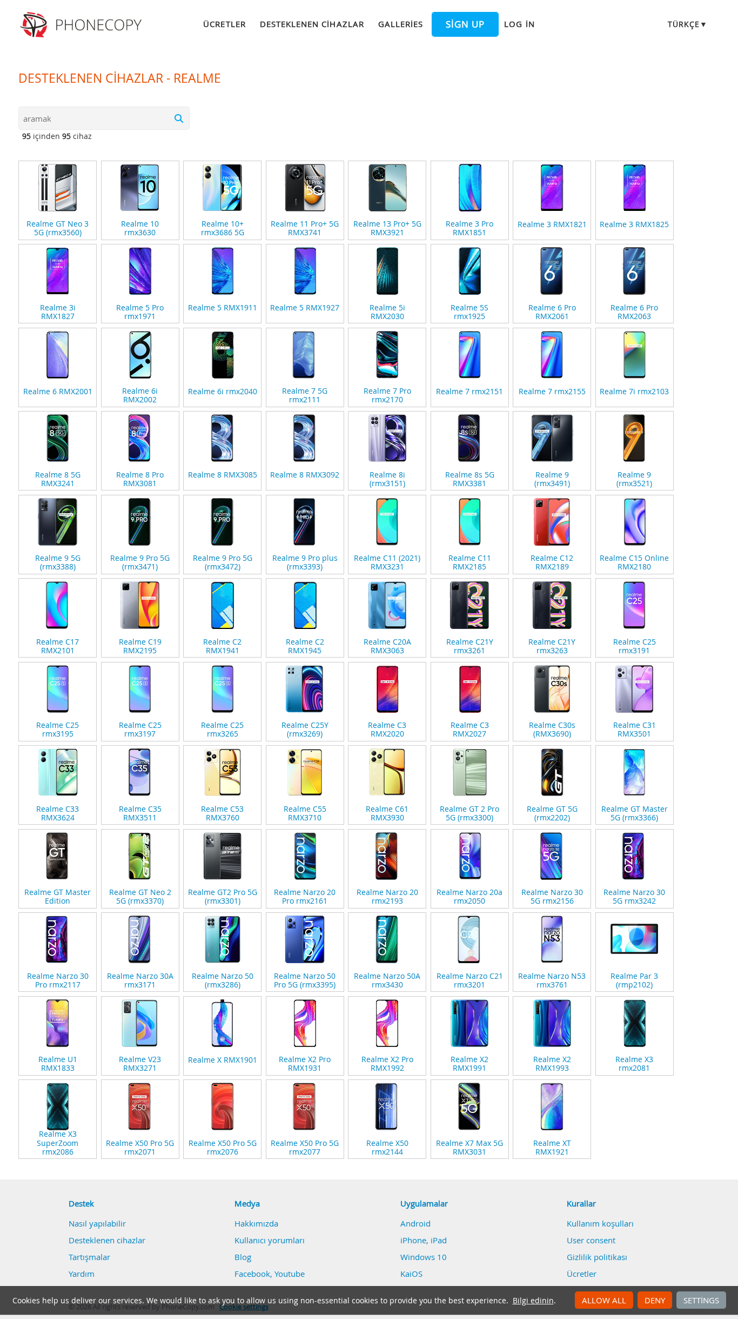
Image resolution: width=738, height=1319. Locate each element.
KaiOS (411, 1273)
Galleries (400, 23)
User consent (591, 1240)
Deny (655, 1300)
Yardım (82, 1273)
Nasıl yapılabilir (97, 1223)
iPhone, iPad (423, 1240)
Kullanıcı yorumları (269, 1240)
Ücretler (224, 23)
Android (415, 1223)
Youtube (289, 1273)
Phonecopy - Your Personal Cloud (82, 25)
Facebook (252, 1273)
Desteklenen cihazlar (312, 23)
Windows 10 (423, 1256)
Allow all (604, 1300)
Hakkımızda (256, 1223)
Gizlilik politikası (597, 1256)
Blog (242, 1256)
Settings (701, 1300)
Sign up (465, 24)
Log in (519, 23)
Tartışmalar (89, 1256)
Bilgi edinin (533, 1300)
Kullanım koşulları (600, 1223)
